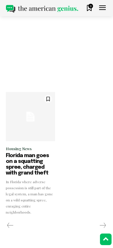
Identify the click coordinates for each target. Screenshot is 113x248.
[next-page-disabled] (102, 225)
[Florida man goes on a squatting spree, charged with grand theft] (30, 116)
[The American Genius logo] (42, 9)
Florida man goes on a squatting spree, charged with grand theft (27, 164)
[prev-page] (10, 225)
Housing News (19, 148)
